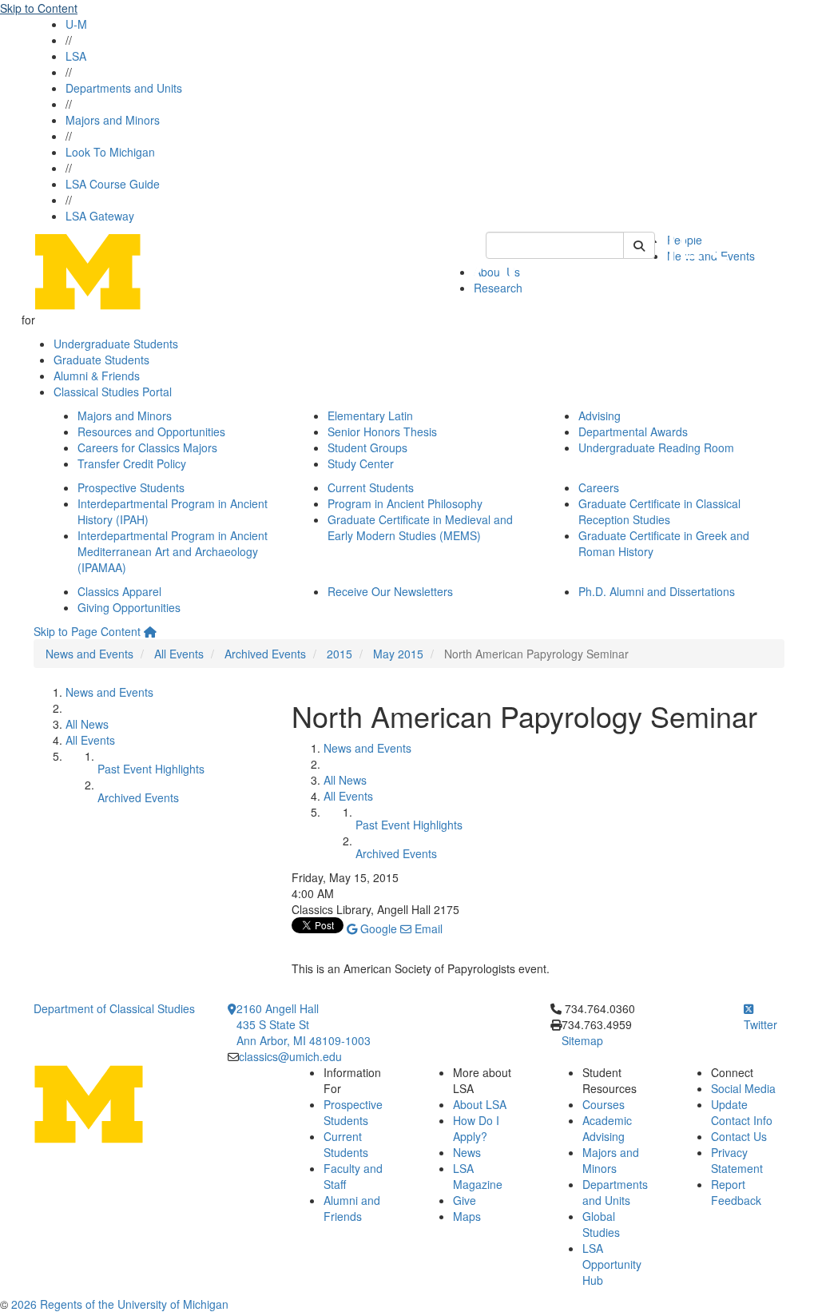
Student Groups (367, 447)
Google (377, 928)
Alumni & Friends (97, 376)
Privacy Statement (737, 1160)
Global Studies (601, 1224)
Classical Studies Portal (113, 392)
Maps (467, 1216)
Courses (603, 1104)
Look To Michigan (110, 152)
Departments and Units (124, 88)
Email (427, 928)
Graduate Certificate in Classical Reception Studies (659, 511)
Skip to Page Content (87, 631)
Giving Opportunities (129, 607)
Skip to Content (38, 8)
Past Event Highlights (150, 769)
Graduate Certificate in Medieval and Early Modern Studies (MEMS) (420, 527)
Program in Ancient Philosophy (405, 503)
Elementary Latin (370, 415)
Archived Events (265, 654)
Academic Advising (607, 1128)
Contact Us (739, 1136)
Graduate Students (101, 360)
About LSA (479, 1104)
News (467, 1152)
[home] (150, 631)
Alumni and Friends (352, 1208)
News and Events (89, 654)
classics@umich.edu (290, 1056)
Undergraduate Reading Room (656, 447)
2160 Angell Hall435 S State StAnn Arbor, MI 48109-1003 (303, 1024)
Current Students (371, 487)
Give (464, 1200)
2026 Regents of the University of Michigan (119, 1304)
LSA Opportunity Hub (611, 1264)
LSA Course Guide (113, 184)
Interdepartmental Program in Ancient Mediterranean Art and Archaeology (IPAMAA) (172, 551)
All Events (179, 654)
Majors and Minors (113, 120)
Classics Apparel (119, 591)
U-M (76, 24)
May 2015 (398, 654)
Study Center (361, 463)
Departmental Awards (633, 431)
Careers (598, 487)
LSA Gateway (100, 216)
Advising (599, 415)
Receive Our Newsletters (390, 591)
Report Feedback (736, 1192)
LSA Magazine (477, 1176)
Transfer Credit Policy (131, 463)
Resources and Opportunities (151, 431)
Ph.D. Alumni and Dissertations (656, 591)
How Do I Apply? (476, 1128)
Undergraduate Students (116, 344)
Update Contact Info (741, 1112)
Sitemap (582, 1040)
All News (87, 724)
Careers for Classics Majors (147, 447)
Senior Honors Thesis (382, 431)
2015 (339, 654)
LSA (76, 56)
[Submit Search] (639, 245)
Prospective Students (131, 487)
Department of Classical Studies (114, 1008)
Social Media (743, 1088)
